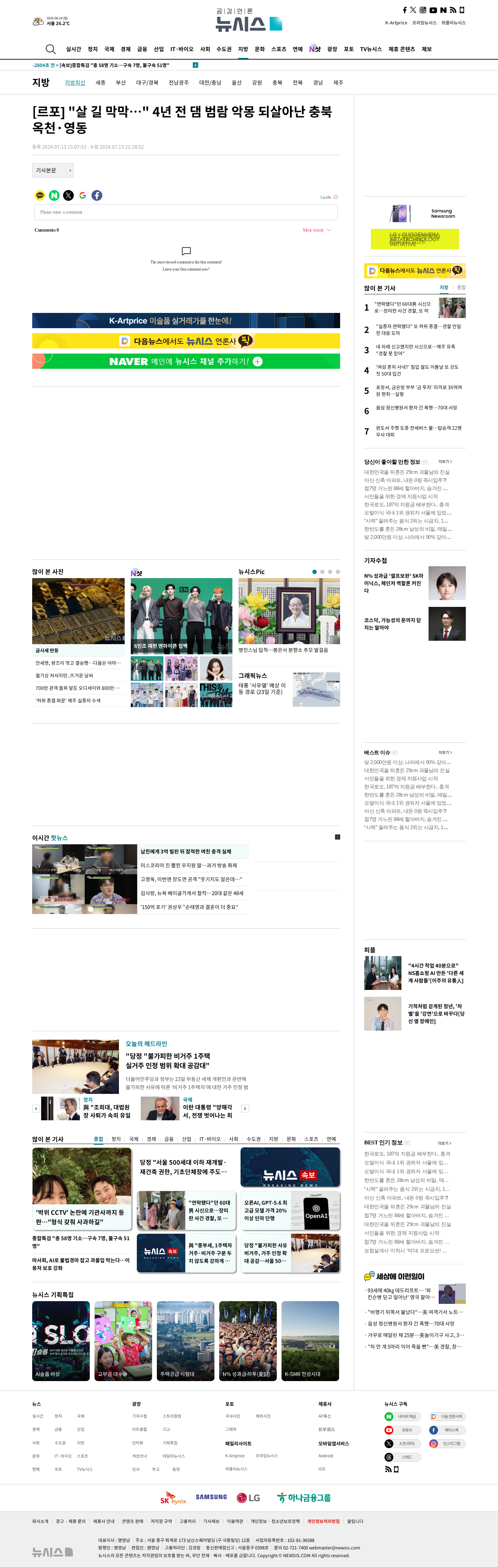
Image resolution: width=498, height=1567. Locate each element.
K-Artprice (396, 22)
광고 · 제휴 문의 (71, 1521)
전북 (298, 82)
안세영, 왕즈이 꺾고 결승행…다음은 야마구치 (80, 662)
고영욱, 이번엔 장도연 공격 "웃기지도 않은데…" (191, 879)
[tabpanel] (289, 620)
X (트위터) (406, 1443)
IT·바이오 (182, 49)
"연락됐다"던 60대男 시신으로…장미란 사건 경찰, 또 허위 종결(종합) (209, 1210)
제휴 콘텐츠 (402, 49)
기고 (166, 1429)
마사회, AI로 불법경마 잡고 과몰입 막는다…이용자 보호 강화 (81, 1264)
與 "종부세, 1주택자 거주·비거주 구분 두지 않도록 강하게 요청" (210, 1253)
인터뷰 (137, 1443)
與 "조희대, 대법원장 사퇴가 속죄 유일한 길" (107, 1115)
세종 (101, 82)
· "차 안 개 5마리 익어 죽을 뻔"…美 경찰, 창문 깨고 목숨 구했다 (415, 1346)
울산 (237, 82)
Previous (36, 1109)
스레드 (407, 1457)
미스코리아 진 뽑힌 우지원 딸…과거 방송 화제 (189, 865)
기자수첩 (375, 560)
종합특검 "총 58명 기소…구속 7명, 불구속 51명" (81, 1242)
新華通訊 (326, 1429)
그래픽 (230, 1429)
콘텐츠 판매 (132, 1521)
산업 (159, 49)
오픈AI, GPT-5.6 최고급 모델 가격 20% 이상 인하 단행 (265, 1210)
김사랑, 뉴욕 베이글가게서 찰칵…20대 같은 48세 (192, 893)
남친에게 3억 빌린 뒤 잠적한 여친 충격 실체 (186, 851)
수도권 (224, 49)
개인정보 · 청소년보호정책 (275, 1521)
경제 (126, 49)
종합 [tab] (461, 287)
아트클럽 (139, 1429)
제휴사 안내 (104, 1521)
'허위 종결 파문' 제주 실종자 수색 (68, 700)
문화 (260, 49)
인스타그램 (451, 1443)
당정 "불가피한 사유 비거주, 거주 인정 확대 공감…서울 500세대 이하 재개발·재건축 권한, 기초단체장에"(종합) (265, 1253)
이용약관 (235, 1521)
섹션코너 (139, 1456)
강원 (257, 82)
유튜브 (407, 1430)
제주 (338, 82)
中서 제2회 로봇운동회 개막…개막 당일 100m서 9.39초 (102, 65)
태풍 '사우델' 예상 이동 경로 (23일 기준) (262, 688)
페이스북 (451, 1430)
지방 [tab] (444, 287)
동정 (176, 1469)
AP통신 (324, 1416)
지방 (243, 49)
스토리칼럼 (172, 1416)
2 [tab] (322, 572)
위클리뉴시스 (453, 22)
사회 (205, 49)
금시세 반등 (47, 650)
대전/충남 (210, 82)
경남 (318, 82)
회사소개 (40, 1521)
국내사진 (232, 1416)
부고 (156, 1469)
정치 (93, 49)
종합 (98, 1139)
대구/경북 (147, 82)
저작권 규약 (161, 1521)
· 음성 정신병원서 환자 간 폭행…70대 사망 (409, 1323)
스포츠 (279, 49)
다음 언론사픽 (451, 1416)
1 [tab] (314, 572)
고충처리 (188, 1521)
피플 (370, 949)
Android (325, 1456)
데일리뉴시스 (174, 1456)
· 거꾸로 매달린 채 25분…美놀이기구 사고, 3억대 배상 (415, 1335)
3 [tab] (330, 572)
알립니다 (355, 1521)
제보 (427, 49)
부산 (121, 82)
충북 (277, 82)
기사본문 (46, 170)
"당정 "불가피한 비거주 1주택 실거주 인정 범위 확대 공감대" (168, 1060)
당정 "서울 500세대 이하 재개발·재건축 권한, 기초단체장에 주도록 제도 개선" (183, 1167)
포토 (349, 49)
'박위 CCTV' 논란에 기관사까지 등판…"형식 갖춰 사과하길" (80, 1217)
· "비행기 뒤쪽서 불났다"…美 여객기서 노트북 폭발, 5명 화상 (415, 1312)
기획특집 (170, 1443)
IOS (321, 1469)
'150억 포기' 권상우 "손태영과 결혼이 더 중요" (189, 907)
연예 (298, 49)
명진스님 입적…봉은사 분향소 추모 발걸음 (283, 650)
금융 (142, 49)
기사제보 (211, 1521)
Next (245, 1109)
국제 (109, 49)
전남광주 (179, 82)
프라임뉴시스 (424, 22)
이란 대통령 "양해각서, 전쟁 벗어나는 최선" (207, 1115)
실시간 (73, 49)
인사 (136, 1469)
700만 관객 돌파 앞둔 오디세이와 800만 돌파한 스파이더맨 (80, 687)
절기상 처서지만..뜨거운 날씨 (64, 675)
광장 (332, 49)
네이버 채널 (407, 1416)
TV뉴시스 (371, 49)
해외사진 (263, 1416)
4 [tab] (338, 572)
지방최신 (75, 82)
